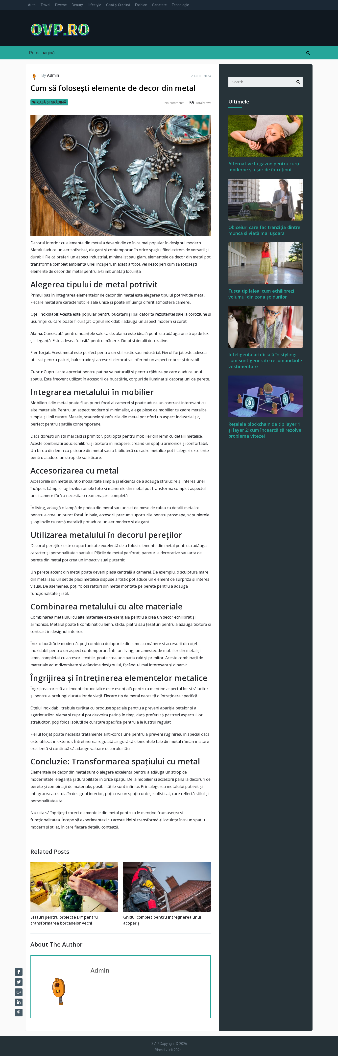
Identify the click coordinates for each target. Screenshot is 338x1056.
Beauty (77, 5)
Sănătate (159, 5)
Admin (53, 75)
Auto (32, 5)
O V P (154, 1044)
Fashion (141, 5)
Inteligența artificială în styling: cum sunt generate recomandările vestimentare (265, 360)
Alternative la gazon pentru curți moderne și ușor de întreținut (263, 167)
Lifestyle (94, 5)
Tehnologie (180, 5)
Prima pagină (42, 52)
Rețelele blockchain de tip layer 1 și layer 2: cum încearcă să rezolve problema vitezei (264, 430)
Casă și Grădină (118, 5)
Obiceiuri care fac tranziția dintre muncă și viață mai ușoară (264, 230)
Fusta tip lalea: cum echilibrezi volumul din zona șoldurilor (261, 294)
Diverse (61, 5)
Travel (45, 5)
